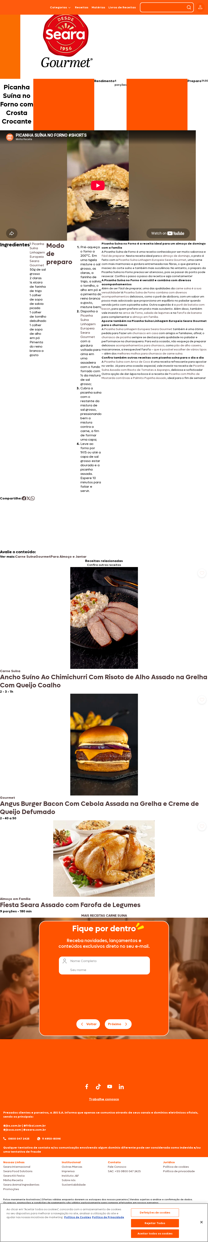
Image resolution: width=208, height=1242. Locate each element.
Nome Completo (83, 961)
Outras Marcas (72, 1167)
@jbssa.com (12, 1130)
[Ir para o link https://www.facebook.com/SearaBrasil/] (86, 1086)
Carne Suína (25, 556)
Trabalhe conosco (104, 1099)
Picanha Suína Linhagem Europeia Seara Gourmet (37, 254)
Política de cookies (176, 1167)
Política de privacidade (179, 1171)
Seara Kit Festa (14, 1176)
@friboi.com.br (35, 1126)
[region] (104, 1222)
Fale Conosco (117, 1167)
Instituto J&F (70, 1176)
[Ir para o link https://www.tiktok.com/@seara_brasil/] (98, 1086)
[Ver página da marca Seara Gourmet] (66, 41)
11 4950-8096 (51, 1139)
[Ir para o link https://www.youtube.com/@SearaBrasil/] (109, 1086)
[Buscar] (189, 7)
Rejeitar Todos (155, 1223)
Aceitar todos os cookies (155, 1233)
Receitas (81, 7)
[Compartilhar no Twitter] (28, 498)
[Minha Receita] (13, 7)
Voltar (91, 1024)
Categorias (58, 7)
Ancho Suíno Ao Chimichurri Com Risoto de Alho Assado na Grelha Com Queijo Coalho (103, 681)
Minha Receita (13, 1180)
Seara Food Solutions (17, 1171)
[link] (104, 630)
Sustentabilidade (74, 1185)
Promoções (11, 1189)
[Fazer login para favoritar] (202, 573)
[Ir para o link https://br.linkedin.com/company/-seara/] (121, 1086)
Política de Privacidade (108, 1217)
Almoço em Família (15, 899)
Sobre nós (69, 1180)
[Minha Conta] (200, 7)
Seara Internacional (16, 1167)
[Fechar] (201, 1222)
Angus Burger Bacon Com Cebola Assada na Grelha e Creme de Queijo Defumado (99, 808)
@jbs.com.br (12, 1126)
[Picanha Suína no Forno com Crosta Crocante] (39, 7)
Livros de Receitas (122, 7)
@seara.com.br (34, 1130)
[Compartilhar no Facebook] (24, 498)
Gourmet (43, 556)
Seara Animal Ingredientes (21, 1185)
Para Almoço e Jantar (69, 556)
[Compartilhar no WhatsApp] (32, 498)
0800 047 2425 (18, 1139)
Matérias (98, 7)
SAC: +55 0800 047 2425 (124, 1171)
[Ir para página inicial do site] (104, 1074)
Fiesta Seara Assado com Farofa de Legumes (70, 905)
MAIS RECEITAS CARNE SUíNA (104, 915)
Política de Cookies (77, 1217)
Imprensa (68, 1171)
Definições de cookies (155, 1212)
